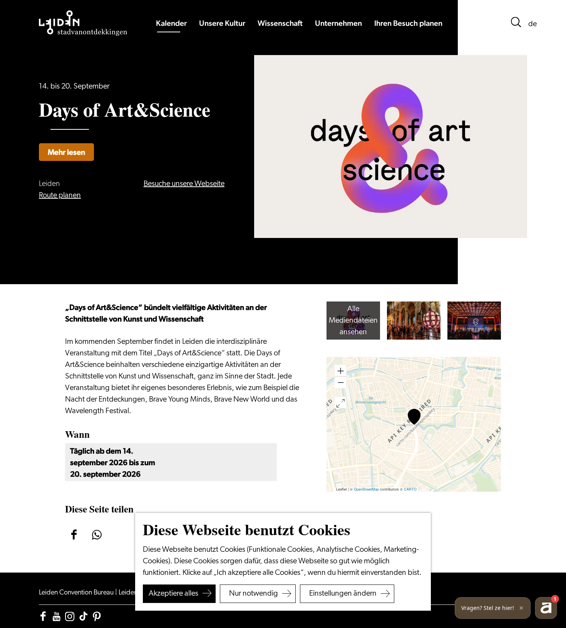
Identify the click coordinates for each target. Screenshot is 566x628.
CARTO (410, 489)
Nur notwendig (253, 594)
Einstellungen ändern (343, 594)
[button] (414, 416)
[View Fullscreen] (340, 402)
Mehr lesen (66, 152)
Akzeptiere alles (173, 594)
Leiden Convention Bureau (77, 592)
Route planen (60, 195)
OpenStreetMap (366, 489)
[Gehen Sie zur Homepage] (83, 23)
